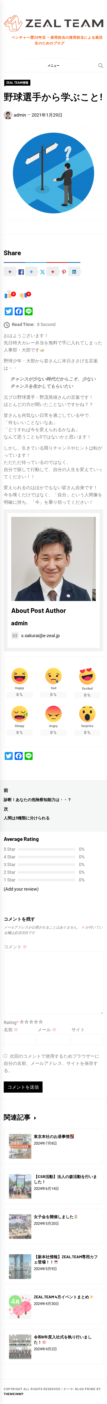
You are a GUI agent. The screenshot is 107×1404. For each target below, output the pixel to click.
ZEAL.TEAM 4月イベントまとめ (61, 1296)
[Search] (100, 66)
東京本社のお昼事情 (52, 1136)
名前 (11, 1029)
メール (47, 1029)
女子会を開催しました (54, 1216)
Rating (11, 1022)
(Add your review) (21, 889)
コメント (15, 946)
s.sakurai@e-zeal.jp (40, 635)
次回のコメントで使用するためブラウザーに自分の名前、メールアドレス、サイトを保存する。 (51, 1063)
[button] (53, 65)
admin (20, 115)
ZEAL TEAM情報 (17, 82)
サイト (78, 1029)
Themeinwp (13, 1394)
